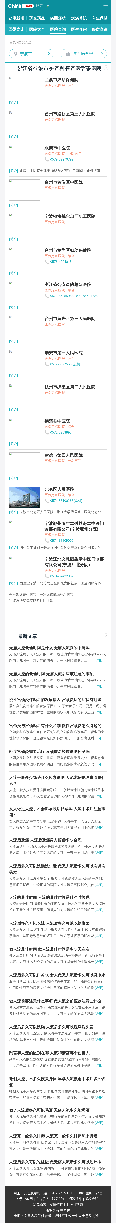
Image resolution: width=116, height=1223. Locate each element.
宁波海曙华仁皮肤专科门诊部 (31, 600)
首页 (12, 42)
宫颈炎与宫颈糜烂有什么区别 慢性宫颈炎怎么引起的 (55, 725)
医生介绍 (79, 29)
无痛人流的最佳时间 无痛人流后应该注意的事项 (51, 674)
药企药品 (37, 18)
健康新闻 (16, 18)
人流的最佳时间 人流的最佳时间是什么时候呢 (49, 897)
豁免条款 (40, 1204)
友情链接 (56, 1204)
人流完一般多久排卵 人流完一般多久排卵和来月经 (53, 1136)
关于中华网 (24, 1199)
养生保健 (100, 18)
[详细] (99, 660)
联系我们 (59, 1199)
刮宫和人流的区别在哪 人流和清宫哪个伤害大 (49, 1053)
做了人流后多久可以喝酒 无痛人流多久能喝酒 (49, 1110)
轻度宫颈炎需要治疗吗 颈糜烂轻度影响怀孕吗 (49, 751)
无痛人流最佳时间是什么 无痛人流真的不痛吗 (49, 648)
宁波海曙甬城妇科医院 (56, 595)
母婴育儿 (16, 29)
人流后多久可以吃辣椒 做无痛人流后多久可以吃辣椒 (55, 1162)
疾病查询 (100, 29)
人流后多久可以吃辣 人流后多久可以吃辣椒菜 (49, 923)
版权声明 (91, 1199)
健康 (39, 6)
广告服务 (42, 1199)
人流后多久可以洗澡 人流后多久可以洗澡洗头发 (51, 1027)
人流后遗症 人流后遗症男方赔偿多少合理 (45, 840)
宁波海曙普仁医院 (22, 595)
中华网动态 (74, 1204)
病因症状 (58, 18)
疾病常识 (79, 18)
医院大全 (37, 29)
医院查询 (58, 29)
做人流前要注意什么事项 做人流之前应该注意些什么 (55, 1001)
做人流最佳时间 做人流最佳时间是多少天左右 (49, 949)
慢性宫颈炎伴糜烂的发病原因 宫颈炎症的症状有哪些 (55, 700)
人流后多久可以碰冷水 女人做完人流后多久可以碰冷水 (57, 975)
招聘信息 (75, 1199)
